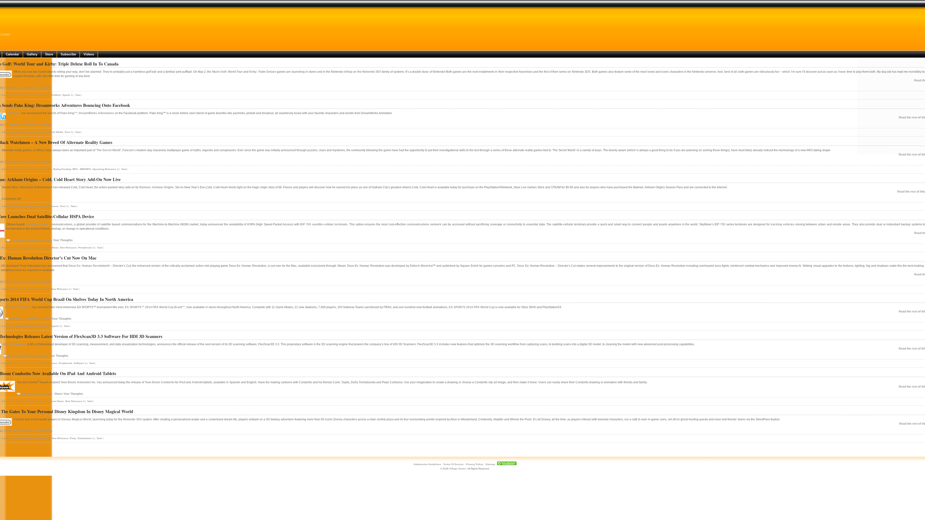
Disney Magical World (76, 419)
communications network (423, 224)
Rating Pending (62, 169)
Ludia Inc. (14, 113)
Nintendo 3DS (371, 71)
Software (79, 363)
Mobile (28, 438)
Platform (56, 95)
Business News (11, 247)
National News (22, 95)
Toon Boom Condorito (159, 382)
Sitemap (490, 464)
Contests (20, 401)
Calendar (12, 54)
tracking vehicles (782, 224)
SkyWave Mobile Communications (48, 224)
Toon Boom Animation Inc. (78, 382)
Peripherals (85, 247)
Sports (66, 95)
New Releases (41, 95)
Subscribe (68, 54)
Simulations (85, 438)
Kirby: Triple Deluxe (262, 71)
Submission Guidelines (427, 464)
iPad (182, 382)
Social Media (55, 132)
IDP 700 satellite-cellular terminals (324, 224)
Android (197, 382)
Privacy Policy (474, 464)
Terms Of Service (453, 464)
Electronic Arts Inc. (18, 307)
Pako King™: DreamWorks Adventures (87, 113)
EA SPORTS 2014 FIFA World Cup (472, 307)
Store (49, 54)
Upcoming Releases (104, 169)
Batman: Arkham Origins (156, 187)
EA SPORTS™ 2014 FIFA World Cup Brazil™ (155, 307)
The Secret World (108, 150)
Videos (89, 54)
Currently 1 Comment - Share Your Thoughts (38, 356)
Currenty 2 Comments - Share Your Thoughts (42, 240)
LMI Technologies (14, 344)
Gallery (32, 54)
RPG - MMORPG (82, 169)
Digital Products (30, 247)
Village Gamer (457, 468)
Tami (78, 95)
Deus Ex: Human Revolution (88, 265)
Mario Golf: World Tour (227, 71)
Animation (7, 401)
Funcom (127, 150)
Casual (6, 132)
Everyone (7, 95)
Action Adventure (12, 206)
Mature (27, 289)
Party (73, 438)
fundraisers (8, 169)
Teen (67, 132)
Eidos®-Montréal (421, 265)
